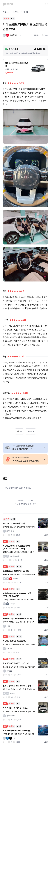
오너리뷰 (16, 12)
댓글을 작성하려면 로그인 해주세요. (18, 488)
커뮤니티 (6, 12)
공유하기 (31, 431)
